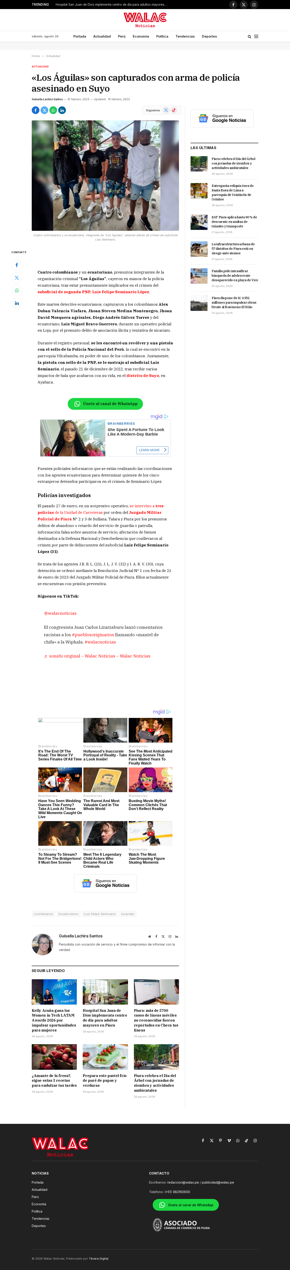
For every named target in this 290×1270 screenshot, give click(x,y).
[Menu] (256, 36)
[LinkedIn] (16, 303)
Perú (122, 36)
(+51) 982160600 (177, 1192)
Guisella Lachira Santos (47, 99)
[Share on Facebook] (35, 110)
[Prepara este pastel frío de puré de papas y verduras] (105, 1057)
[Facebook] (16, 265)
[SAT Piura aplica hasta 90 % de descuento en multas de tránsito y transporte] (199, 222)
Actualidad (102, 36)
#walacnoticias (100, 642)
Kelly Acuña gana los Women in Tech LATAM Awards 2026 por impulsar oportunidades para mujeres (54, 1020)
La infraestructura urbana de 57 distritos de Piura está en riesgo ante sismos (233, 248)
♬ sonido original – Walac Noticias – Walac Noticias (97, 656)
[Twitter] (16, 277)
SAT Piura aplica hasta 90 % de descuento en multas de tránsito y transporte (234, 221)
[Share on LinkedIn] (62, 110)
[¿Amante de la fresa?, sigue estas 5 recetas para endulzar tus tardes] (54, 1057)
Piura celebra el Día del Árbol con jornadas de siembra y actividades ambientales (155, 1083)
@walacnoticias (60, 613)
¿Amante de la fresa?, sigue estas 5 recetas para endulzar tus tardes (54, 1080)
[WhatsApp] (16, 290)
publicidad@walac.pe (218, 1182)
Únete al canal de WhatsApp (110, 403)
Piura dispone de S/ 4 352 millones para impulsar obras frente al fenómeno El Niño (234, 302)
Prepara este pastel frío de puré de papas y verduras (104, 1080)
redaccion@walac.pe (183, 1182)
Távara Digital (98, 1258)
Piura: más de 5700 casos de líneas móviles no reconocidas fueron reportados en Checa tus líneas (112, 4)
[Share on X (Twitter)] (44, 110)
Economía (141, 36)
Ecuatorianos (68, 914)
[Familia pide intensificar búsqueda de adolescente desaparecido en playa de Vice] (199, 276)
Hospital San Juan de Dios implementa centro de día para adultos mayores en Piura (105, 1017)
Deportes (209, 36)
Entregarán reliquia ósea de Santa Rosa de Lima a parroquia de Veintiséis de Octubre (233, 192)
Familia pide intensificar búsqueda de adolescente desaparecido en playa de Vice (235, 275)
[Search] (249, 36)
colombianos (43, 914)
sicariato (127, 914)
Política (162, 36)
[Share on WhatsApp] (53, 110)
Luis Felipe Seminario (100, 914)
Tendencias (185, 36)
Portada (79, 36)
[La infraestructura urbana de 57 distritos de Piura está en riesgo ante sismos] (199, 249)
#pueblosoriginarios (93, 634)
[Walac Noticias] (145, 19)
